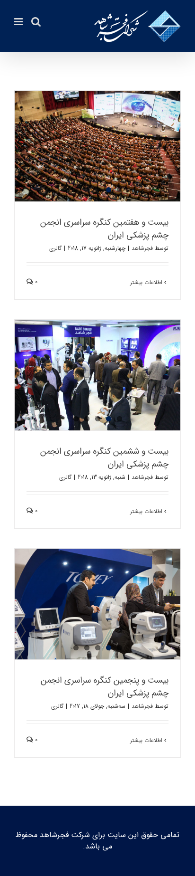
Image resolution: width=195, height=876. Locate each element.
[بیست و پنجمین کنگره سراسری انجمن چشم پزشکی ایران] (97, 604)
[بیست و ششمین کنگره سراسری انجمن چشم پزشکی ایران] (97, 375)
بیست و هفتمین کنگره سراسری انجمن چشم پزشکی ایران (104, 229)
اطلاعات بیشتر (147, 282)
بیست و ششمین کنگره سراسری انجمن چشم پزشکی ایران (104, 458)
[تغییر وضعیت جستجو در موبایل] (36, 22)
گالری (55, 248)
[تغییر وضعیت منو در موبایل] (19, 22)
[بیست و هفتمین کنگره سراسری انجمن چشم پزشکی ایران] (97, 146)
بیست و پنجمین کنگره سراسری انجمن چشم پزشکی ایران (104, 687)
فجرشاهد (142, 248)
